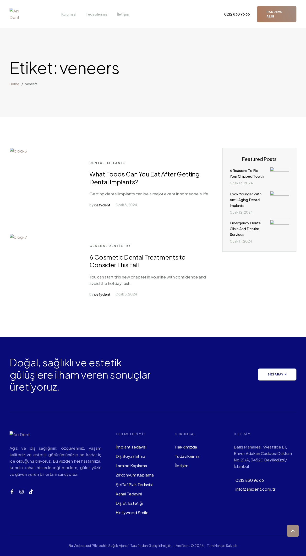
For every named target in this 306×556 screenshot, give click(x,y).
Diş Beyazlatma (130, 456)
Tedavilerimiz (187, 456)
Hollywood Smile (132, 512)
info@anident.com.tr (255, 489)
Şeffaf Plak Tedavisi (134, 484)
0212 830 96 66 (249, 480)
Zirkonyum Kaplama (135, 474)
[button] (79, 14)
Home (14, 84)
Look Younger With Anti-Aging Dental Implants (246, 200)
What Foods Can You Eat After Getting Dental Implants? (144, 178)
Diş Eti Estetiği (129, 503)
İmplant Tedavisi (131, 446)
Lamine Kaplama (131, 465)
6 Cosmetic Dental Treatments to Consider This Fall (137, 261)
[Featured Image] (18, 150)
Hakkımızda (186, 446)
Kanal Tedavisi (129, 493)
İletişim (181, 465)
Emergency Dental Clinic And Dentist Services (245, 229)
